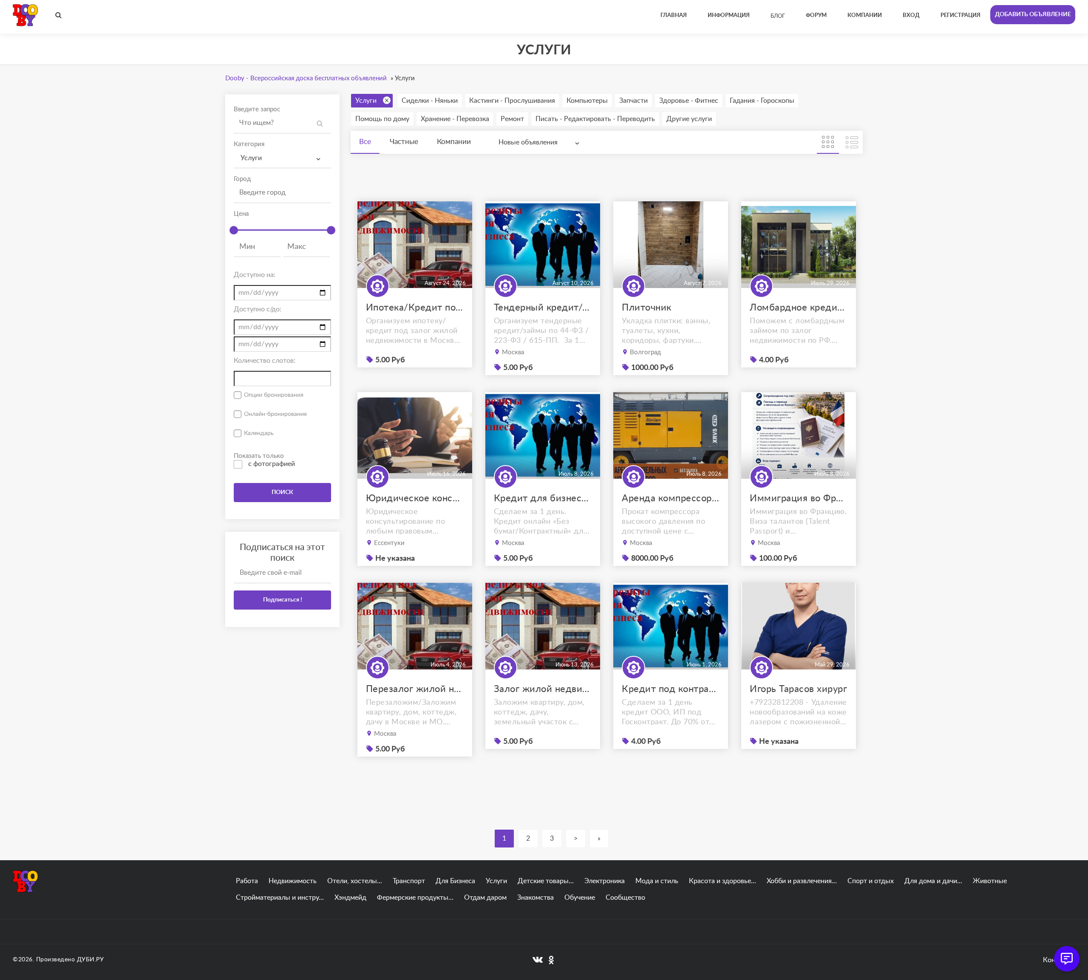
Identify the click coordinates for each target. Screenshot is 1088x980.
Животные (990, 881)
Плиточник (647, 307)
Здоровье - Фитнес (688, 100)
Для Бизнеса (455, 881)
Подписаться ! (282, 600)
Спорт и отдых (870, 881)
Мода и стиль (656, 881)
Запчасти (633, 100)
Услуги (366, 100)
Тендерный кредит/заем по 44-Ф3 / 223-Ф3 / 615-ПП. (543, 307)
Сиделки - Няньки (430, 100)
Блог (778, 16)
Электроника (604, 881)
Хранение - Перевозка (455, 119)
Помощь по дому (382, 119)
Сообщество (625, 897)
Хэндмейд (350, 897)
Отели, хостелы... (354, 881)
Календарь (259, 433)
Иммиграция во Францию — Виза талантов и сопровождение (798, 498)
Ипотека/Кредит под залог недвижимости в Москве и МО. (415, 307)
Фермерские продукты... (415, 897)
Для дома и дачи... (933, 881)
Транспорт (409, 881)
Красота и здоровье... (722, 881)
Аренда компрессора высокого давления (671, 498)
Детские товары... (546, 881)
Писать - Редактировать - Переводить (595, 119)
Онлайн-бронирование (275, 414)
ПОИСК (282, 492)
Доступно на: (254, 274)
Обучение (579, 897)
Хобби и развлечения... (802, 881)
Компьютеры (587, 100)
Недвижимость (293, 881)
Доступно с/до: (257, 309)
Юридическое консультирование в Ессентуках (415, 498)
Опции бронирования (273, 395)
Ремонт (512, 119)
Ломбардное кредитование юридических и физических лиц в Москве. (798, 307)
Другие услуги (689, 119)
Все (365, 141)
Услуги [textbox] (251, 158)
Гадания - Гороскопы (762, 100)
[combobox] (282, 158)
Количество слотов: (264, 360)
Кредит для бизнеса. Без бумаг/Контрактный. (543, 498)
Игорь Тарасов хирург (798, 689)
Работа (247, 881)
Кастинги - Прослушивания (512, 100)
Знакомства (535, 897)
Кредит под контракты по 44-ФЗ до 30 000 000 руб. (671, 689)
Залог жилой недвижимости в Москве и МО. (543, 689)
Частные (404, 141)
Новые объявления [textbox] (528, 142)
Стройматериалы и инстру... (280, 897)
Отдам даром (485, 897)
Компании (454, 141)
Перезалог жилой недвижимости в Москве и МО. (415, 689)
